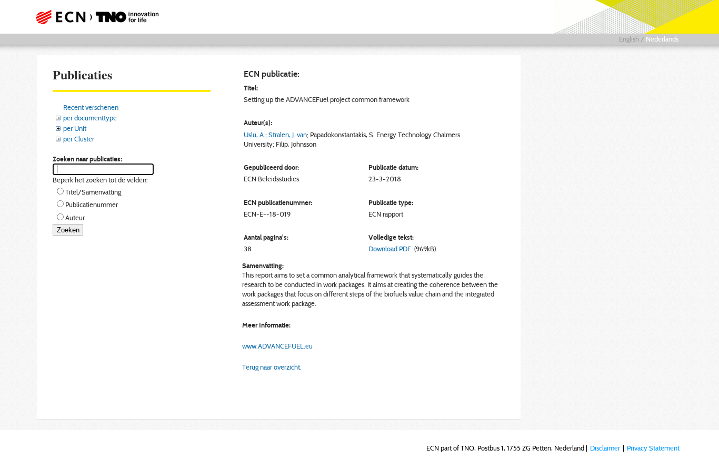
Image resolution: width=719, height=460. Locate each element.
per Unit (74, 128)
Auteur (75, 217)
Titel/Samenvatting (93, 192)
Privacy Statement (653, 448)
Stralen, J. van (287, 134)
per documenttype (90, 118)
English (629, 39)
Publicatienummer (91, 204)
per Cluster (78, 139)
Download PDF (389, 248)
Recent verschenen (90, 107)
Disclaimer (605, 448)
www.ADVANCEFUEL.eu (277, 346)
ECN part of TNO (93, 17)
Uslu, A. (254, 134)
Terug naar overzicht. (272, 367)
